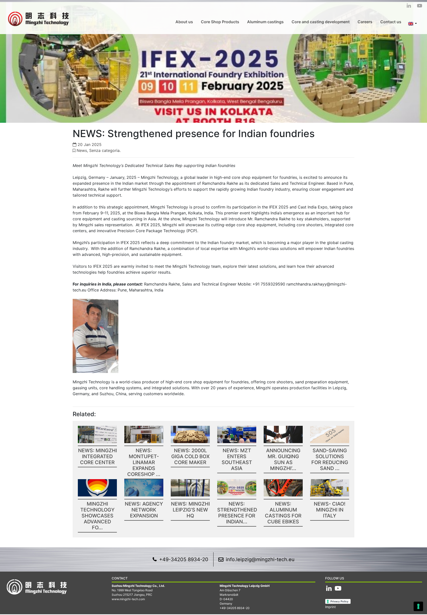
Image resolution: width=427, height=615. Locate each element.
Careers (365, 21)
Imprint (330, 607)
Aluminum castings (265, 21)
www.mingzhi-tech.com (128, 599)
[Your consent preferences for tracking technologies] (418, 606)
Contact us (390, 21)
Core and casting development (321, 21)
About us (184, 21)
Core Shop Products (220, 21)
